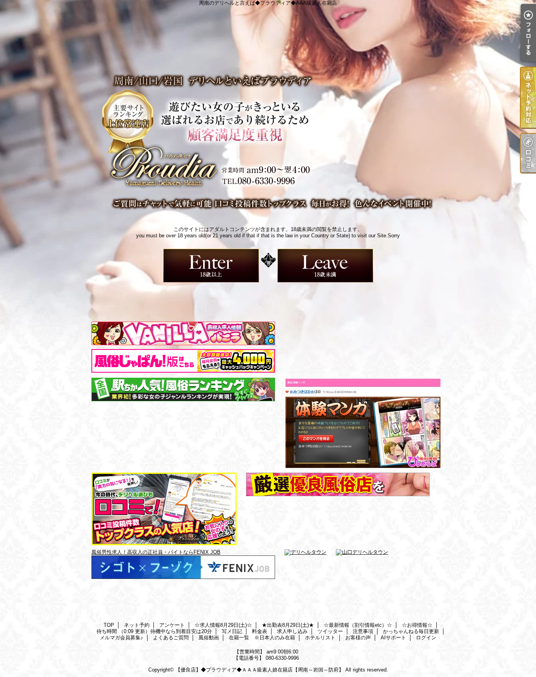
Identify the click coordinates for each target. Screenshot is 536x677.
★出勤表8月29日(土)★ (288, 625)
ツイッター (330, 631)
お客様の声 (358, 638)
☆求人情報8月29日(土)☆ (223, 625)
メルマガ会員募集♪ (121, 638)
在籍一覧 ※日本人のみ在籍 (262, 638)
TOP (109, 625)
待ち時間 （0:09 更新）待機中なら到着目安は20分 (154, 631)
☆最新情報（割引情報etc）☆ (358, 625)
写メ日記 (232, 631)
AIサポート (393, 638)
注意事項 (363, 631)
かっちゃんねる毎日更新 (411, 631)
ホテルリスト (320, 638)
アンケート (172, 625)
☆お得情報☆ (417, 625)
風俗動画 (209, 638)
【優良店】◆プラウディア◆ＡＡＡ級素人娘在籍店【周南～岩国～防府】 (259, 670)
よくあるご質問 (171, 638)
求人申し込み (292, 631)
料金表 (259, 631)
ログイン (426, 638)
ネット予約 (136, 625)
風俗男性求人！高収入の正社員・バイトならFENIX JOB (156, 552)
